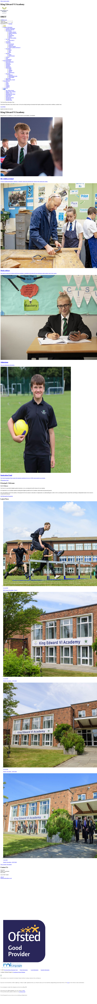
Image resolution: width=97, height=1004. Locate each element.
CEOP (9, 69)
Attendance (8, 66)
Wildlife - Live (9, 92)
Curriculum (8, 42)
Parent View (8, 96)
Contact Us (5, 88)
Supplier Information (45, 970)
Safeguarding (8, 67)
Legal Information (34, 970)
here (68, 982)
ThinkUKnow (11, 72)
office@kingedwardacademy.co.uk (6, 877)
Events (7, 84)
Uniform (7, 57)
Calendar (8, 85)
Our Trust (8, 39)
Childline (10, 70)
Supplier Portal (9, 100)
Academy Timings (12, 32)
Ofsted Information (24, 970)
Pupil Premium (11, 55)
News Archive (4, 864)
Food (7, 58)
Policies (10, 36)
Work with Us (11, 40)
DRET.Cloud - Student (10, 91)
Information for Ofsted (10, 94)
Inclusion (8, 53)
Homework (10, 45)
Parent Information (7, 60)
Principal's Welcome (10, 29)
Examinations (8, 59)
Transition (8, 65)
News (7, 82)
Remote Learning (12, 46)
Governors (8, 41)
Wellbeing (10, 74)
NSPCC (10, 71)
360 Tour (10, 34)
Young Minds (11, 77)
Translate (10, 23)
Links (4, 89)
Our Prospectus (9, 496)
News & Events (6, 80)
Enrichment (8, 48)
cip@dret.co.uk (22, 991)
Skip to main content (5, 1)
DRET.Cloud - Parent (10, 79)
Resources (8, 73)
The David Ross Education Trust (11, 970)
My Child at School (10, 90)
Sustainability (11, 35)
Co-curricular (11, 43)
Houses (10, 49)
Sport (9, 51)
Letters (7, 83)
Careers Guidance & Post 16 (14, 47)
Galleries (8, 86)
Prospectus (8, 63)
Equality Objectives (12, 33)
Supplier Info (8, 98)
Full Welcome (3, 496)
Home (4, 26)
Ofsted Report (9, 95)
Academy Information (7, 27)
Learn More (3, 106)
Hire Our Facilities (12, 38)
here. (24, 990)
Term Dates (8, 78)
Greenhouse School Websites (19, 972)
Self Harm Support (10, 97)
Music (9, 52)
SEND (9, 54)
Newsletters (9, 864)
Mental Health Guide (12, 76)
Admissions (8, 64)
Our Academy (9, 30)
